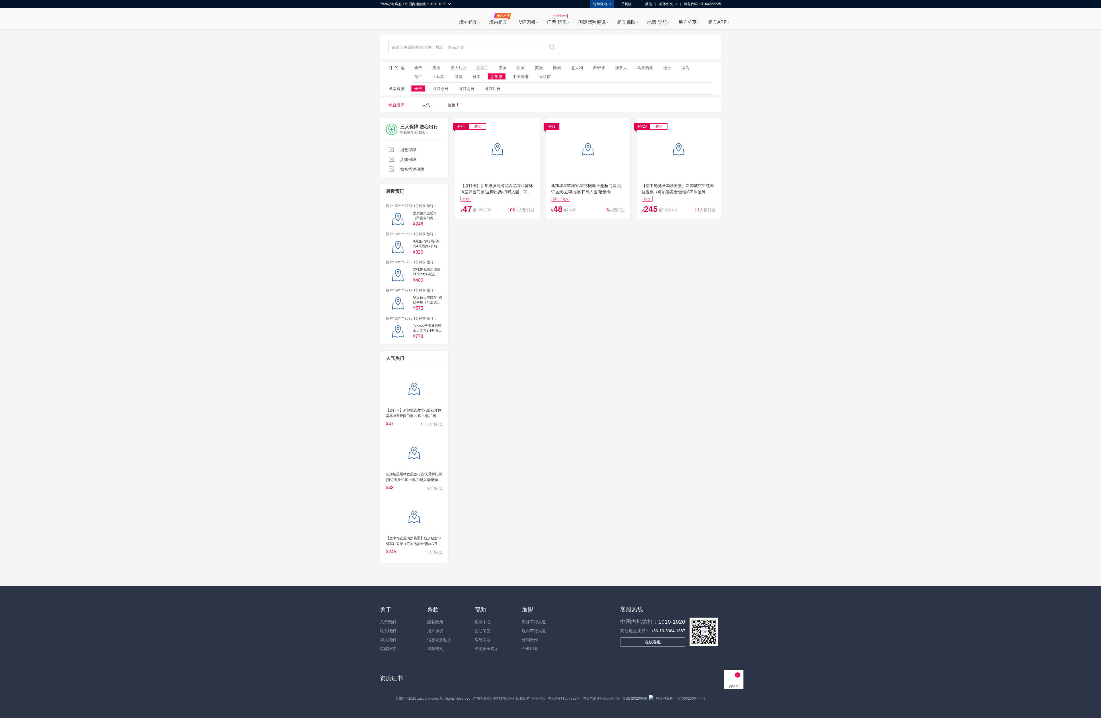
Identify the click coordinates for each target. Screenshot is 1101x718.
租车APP (717, 22)
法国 (521, 67)
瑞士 (667, 67)
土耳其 (438, 76)
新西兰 (483, 67)
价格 (452, 105)
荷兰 (418, 76)
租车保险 (626, 22)
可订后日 (493, 88)
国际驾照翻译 (592, 22)
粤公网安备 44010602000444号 (680, 698)
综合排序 (397, 105)
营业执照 (538, 698)
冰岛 (685, 67)
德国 (557, 67)
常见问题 (483, 639)
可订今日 (440, 88)
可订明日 (466, 88)
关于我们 (388, 621)
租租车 (387, 19)
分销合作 (530, 639)
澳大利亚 (458, 67)
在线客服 (653, 642)
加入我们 (388, 639)
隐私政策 (435, 621)
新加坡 (497, 76)
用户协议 (435, 630)
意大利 (577, 67)
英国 (539, 67)
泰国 (503, 67)
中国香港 (521, 76)
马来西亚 (645, 67)
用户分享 (687, 22)
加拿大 (621, 67)
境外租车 (468, 22)
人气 (426, 105)
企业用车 (530, 648)
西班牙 (599, 67)
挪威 (458, 76)
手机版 (626, 4)
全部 (418, 67)
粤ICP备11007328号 (564, 698)
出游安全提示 (487, 648)
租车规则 (435, 648)
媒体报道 (388, 648)
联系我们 (388, 630)
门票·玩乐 (557, 22)
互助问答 (483, 630)
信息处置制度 (439, 639)
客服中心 (483, 621)
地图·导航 (657, 22)
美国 (436, 67)
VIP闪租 (527, 22)
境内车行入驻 (534, 630)
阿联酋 (545, 76)
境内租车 (498, 22)
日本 (477, 76)
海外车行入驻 (534, 621)
